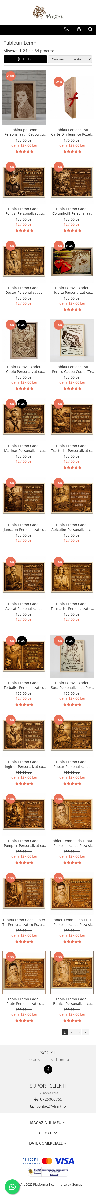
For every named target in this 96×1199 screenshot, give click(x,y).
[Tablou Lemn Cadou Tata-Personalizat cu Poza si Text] (72, 814)
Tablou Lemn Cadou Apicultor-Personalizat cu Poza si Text (72, 527)
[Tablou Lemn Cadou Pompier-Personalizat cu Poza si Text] (24, 814)
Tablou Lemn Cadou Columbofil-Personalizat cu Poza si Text (72, 211)
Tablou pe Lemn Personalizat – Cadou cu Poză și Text (24, 132)
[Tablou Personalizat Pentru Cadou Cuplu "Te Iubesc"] (72, 340)
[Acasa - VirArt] (48, 12)
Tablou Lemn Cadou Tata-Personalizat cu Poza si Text (72, 843)
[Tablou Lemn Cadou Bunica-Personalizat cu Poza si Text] (72, 972)
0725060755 (50, 1099)
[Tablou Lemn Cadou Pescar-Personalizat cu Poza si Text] (72, 735)
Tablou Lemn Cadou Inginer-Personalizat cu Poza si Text (24, 764)
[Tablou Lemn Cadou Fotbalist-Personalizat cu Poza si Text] (24, 656)
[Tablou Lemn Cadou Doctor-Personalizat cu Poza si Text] (24, 261)
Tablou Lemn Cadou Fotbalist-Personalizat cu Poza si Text (24, 685)
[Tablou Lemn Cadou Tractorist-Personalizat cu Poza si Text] (72, 419)
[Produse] (6, 30)
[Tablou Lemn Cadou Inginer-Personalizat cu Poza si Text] (24, 735)
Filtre (27, 59)
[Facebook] (48, 1069)
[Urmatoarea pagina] (85, 1032)
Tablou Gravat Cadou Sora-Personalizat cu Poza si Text (72, 685)
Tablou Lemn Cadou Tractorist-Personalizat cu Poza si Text (72, 448)
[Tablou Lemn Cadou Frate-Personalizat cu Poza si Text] (24, 972)
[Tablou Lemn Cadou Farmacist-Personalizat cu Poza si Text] (72, 577)
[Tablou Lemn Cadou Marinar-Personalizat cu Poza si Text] (24, 419)
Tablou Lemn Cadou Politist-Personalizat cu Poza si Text (24, 211)
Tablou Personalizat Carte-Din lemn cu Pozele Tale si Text (72, 132)
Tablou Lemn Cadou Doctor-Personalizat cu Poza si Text (24, 290)
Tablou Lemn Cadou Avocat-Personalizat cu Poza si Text (24, 606)
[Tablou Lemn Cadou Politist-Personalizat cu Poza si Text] (24, 182)
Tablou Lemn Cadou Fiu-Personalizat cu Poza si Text (72, 922)
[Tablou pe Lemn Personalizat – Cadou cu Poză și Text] (24, 97)
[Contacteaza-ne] (66, 29)
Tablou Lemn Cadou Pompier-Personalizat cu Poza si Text (24, 843)
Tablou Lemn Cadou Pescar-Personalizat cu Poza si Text (72, 764)
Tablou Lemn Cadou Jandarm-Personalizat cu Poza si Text (24, 527)
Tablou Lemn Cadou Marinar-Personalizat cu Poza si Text (24, 448)
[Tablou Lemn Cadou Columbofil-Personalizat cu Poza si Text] (72, 182)
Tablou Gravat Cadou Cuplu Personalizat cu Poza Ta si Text (24, 369)
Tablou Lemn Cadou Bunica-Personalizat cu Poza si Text (72, 1001)
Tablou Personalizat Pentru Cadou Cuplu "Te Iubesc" (72, 369)
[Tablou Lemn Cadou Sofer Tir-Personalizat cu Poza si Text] (24, 893)
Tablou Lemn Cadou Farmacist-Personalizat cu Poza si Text (72, 606)
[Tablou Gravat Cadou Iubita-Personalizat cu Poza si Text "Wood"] (72, 261)
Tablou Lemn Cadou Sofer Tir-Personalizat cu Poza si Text (24, 922)
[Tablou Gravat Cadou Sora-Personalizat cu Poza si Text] (72, 656)
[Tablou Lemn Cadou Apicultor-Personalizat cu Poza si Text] (72, 498)
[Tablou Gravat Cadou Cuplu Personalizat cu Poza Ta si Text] (24, 340)
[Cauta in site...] (90, 29)
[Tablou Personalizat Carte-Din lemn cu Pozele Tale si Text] (72, 97)
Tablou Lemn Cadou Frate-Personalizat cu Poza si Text (24, 1001)
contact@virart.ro (51, 1106)
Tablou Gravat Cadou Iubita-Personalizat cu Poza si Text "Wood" (72, 290)
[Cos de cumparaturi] (79, 29)
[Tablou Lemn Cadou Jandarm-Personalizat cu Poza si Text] (24, 498)
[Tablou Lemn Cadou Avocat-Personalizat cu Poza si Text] (24, 577)
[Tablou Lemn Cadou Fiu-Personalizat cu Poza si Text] (72, 893)
